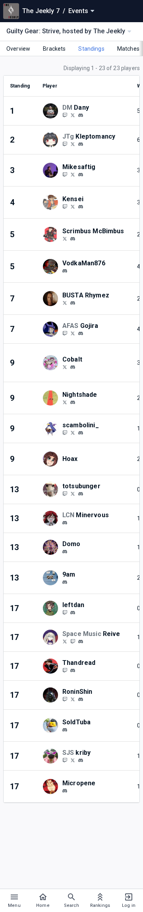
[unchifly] (72, 303)
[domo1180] (64, 551)
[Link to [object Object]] (52, 111)
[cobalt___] (72, 367)
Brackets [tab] (54, 49)
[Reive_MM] (64, 641)
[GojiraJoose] (72, 333)
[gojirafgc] (64, 333)
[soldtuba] (64, 730)
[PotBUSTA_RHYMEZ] (64, 302)
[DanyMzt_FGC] (72, 115)
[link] (80, 115)
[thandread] (72, 670)
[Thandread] (64, 670)
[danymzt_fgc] (64, 115)
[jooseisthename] (80, 333)
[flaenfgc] (80, 144)
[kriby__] (64, 760)
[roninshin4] (80, 699)
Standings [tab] (91, 49)
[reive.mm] (80, 641)
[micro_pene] (64, 791)
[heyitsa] (64, 582)
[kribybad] (72, 760)
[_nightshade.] (72, 402)
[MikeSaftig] (72, 174)
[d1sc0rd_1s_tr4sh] (64, 522)
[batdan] (72, 612)
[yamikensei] (80, 206)
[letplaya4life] (64, 271)
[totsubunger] (64, 493)
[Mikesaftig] (64, 174)
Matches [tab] (128, 49)
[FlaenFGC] (64, 144)
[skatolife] (80, 115)
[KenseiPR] (64, 206)
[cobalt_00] (64, 367)
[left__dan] (64, 612)
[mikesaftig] (80, 174)
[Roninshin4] (64, 699)
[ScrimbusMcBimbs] (64, 238)
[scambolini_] (64, 432)
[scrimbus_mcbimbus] (72, 239)
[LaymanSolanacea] (64, 402)
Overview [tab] (18, 49)
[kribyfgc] (80, 760)
